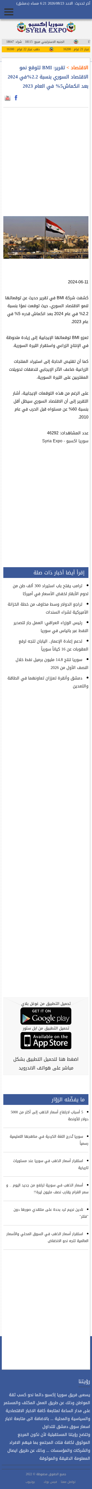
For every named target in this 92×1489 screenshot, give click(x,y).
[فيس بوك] (16, 98)
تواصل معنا (68, 1482)
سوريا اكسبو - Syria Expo (65, 441)
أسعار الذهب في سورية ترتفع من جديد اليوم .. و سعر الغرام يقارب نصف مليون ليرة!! (47, 1189)
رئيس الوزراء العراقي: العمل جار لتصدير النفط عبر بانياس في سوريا (51, 627)
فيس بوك (50, 1482)
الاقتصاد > (76, 67)
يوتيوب (30, 1482)
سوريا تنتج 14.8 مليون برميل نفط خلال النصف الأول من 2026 (52, 664)
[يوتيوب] (7, 98)
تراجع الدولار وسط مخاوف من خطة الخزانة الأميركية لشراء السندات (48, 608)
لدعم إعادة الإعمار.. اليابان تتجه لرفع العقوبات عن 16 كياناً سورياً (53, 645)
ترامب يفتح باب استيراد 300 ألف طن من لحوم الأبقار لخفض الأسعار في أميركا (50, 590)
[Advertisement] (46, 159)
